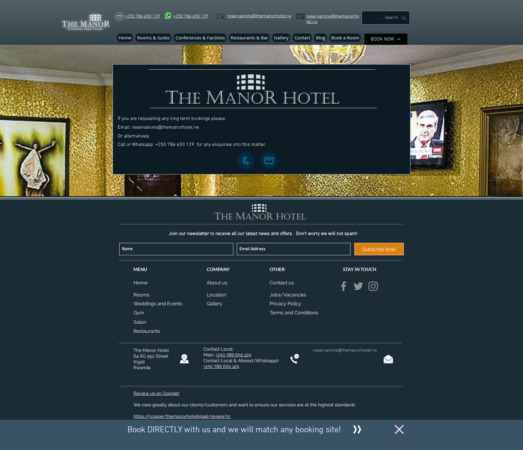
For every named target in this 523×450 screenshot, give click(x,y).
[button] (399, 429)
